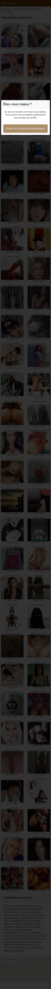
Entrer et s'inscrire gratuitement (25, 128)
